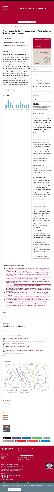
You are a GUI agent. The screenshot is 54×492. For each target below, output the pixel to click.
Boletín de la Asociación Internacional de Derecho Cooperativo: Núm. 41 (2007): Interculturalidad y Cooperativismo (28, 301)
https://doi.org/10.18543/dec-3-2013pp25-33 (15, 42)
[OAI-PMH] (49, 468)
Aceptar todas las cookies (14, 489)
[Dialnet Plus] (14, 327)
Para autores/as (6, 404)
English (4, 315)
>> (5, 307)
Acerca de (5, 16)
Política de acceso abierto (14, 472)
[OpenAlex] (22, 327)
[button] (7, 438)
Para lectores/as (6, 402)
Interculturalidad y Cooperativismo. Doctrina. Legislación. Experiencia (30, 299)
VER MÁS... (5, 330)
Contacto (27, 18)
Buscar (33, 22)
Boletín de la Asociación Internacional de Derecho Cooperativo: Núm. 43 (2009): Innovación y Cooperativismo (26, 304)
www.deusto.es (4, 458)
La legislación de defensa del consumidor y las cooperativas (27, 292)
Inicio (4, 26)
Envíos (42, 16)
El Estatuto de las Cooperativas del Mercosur (24, 303)
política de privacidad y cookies (26, 486)
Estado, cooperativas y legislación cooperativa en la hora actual (28, 288)
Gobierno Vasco (9, 479)
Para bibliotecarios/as (7, 407)
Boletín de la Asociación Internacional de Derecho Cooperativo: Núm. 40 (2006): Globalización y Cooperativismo (28, 277)
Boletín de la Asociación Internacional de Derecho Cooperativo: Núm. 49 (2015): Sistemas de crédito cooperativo (28, 297)
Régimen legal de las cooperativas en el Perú (13, 353)
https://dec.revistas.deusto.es (26, 455)
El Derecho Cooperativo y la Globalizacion (23, 277)
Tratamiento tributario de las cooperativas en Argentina (15, 338)
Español (4, 317)
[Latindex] (6, 327)
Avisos (48, 16)
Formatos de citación (38, 89)
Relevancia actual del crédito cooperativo (23, 296)
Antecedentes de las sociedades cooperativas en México (16, 346)
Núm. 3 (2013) (15, 26)
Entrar (50, 2)
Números (35, 16)
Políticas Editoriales (25, 16)
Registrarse (45, 2)
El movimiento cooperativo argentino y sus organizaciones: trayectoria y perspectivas (22, 350)
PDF (36, 69)
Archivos (8, 26)
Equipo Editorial (14, 16)
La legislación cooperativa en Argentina (23, 272)
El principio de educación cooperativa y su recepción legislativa (28, 279)
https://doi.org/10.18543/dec (27, 457)
